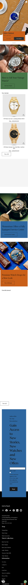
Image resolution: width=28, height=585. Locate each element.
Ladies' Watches (5, 550)
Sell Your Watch (8, 85)
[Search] (5, 2)
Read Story (4, 327)
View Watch (8, 38)
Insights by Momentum (7, 320)
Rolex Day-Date (5, 542)
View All (6, 154)
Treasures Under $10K (6, 553)
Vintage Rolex (5, 530)
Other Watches (5, 556)
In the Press (4, 570)
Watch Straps (4, 533)
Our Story (4, 562)
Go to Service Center (9, 234)
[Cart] (25, 2)
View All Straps (8, 283)
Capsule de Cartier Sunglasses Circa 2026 (12, 324)
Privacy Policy (12, 478)
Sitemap (3, 578)
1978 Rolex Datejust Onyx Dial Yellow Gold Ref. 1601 (14, 147)
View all (4, 403)
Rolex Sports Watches (6, 547)
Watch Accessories (6, 535)
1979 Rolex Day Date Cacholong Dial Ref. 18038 (14, 118)
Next (13, 489)
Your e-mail (12, 470)
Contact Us (4, 564)
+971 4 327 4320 (8, 523)
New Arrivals (18, 38)
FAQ (3, 567)
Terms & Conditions (6, 573)
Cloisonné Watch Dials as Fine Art (10, 359)
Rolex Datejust (5, 544)
